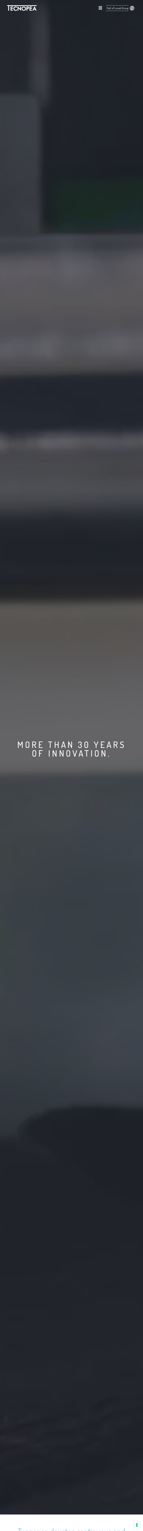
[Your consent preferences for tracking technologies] (137, 1525)
